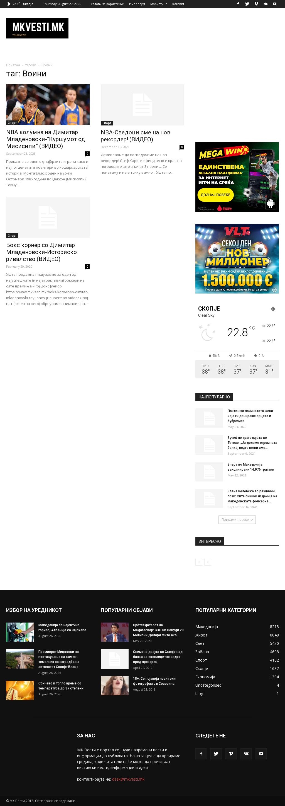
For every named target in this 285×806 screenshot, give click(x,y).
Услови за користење (107, 4)
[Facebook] (238, 4)
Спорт (12, 123)
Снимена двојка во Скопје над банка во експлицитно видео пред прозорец (158, 657)
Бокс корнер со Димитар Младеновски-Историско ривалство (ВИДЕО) (41, 252)
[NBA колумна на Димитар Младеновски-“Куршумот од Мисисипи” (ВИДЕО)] (48, 104)
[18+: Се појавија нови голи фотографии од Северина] (115, 685)
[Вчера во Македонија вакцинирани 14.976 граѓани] (209, 471)
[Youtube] (275, 4)
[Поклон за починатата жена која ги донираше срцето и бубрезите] (209, 418)
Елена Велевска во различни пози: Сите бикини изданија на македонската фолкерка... (252, 496)
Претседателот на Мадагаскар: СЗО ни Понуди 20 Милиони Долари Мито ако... (158, 630)
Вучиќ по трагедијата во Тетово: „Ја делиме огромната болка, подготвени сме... (252, 443)
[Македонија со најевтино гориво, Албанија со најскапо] (20, 632)
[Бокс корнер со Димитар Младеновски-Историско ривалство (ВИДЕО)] (48, 217)
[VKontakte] (265, 4)
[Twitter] (247, 4)
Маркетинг (158, 4)
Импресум (137, 4)
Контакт (178, 4)
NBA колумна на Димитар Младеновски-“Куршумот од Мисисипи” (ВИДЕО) (45, 139)
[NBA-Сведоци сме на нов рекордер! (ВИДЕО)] (142, 104)
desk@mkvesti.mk (128, 779)
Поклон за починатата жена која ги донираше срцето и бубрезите (250, 416)
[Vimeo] (256, 4)
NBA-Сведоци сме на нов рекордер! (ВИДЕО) (135, 136)
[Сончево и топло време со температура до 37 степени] (20, 690)
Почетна (13, 65)
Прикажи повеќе (235, 519)
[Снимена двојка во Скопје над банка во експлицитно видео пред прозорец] (115, 659)
